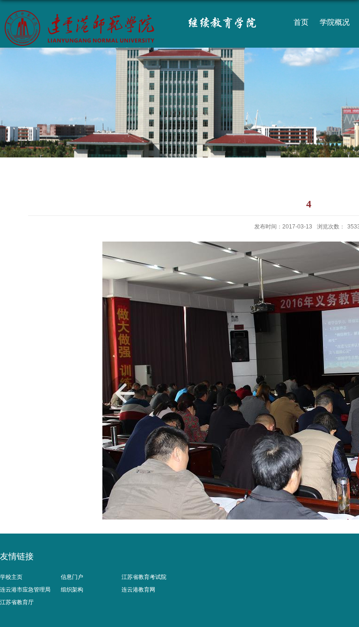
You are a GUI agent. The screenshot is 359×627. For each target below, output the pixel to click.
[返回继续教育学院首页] (94, 13)
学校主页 (11, 577)
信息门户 (72, 577)
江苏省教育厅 (17, 602)
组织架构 (72, 589)
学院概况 (335, 22)
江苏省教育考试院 (144, 577)
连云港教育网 (138, 589)
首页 (301, 22)
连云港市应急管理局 (25, 589)
